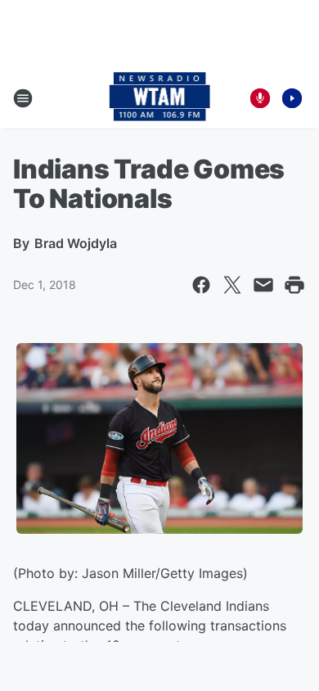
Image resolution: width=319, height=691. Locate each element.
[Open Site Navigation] (23, 98)
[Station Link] (160, 98)
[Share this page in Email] (263, 284)
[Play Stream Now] (292, 98)
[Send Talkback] (260, 98)
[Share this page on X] (232, 284)
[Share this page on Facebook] (201, 284)
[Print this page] (294, 284)
